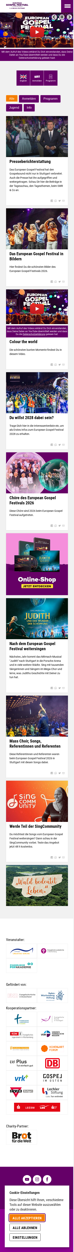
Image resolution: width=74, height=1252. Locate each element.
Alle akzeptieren (27, 1218)
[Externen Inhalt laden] (37, 30)
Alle (11, 98)
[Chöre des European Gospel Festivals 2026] (37, 473)
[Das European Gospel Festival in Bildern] (37, 229)
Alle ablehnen (25, 1228)
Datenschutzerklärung (34, 334)
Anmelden (29, 98)
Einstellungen (25, 1237)
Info (29, 107)
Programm (50, 98)
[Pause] (62, 17)
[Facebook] (47, 1179)
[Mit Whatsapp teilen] (55, 201)
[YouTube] (27, 1179)
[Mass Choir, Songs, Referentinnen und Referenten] (37, 716)
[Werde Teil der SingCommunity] (37, 801)
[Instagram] (37, 1179)
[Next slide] (69, 17)
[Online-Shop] (37, 564)
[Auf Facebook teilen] (52, 201)
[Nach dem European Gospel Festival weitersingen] (37, 618)
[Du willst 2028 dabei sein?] (37, 392)
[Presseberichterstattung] (37, 136)
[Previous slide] (54, 17)
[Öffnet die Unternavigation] (67, 6)
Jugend (14, 107)
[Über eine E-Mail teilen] (63, 201)
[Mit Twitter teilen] (59, 201)
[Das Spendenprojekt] (37, 885)
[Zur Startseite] (17, 6)
